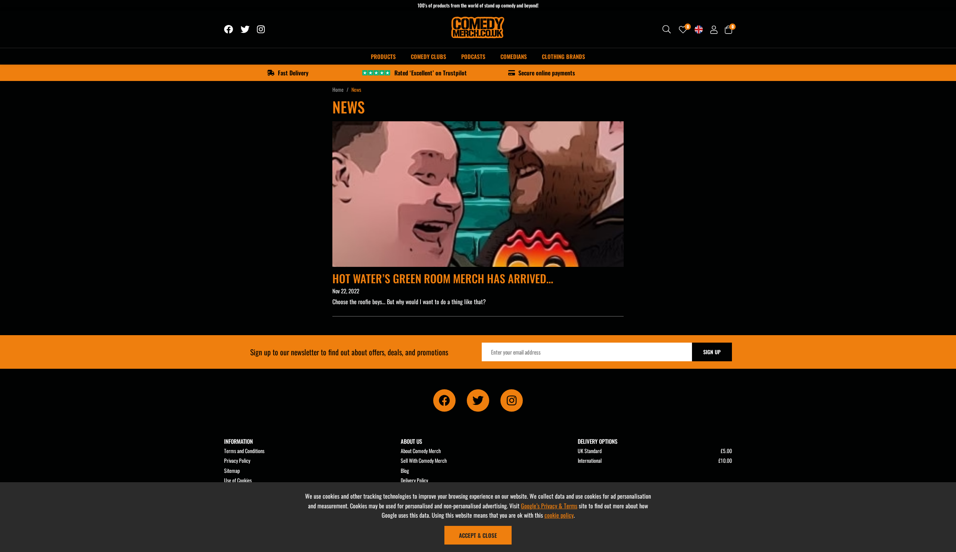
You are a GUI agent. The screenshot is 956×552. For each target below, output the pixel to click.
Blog (405, 470)
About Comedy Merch (421, 451)
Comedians (513, 56)
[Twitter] (244, 29)
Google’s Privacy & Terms (549, 505)
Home (338, 89)
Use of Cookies (238, 480)
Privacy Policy (237, 460)
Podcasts (473, 56)
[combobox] (666, 29)
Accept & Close (478, 535)
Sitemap (232, 470)
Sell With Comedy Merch (424, 460)
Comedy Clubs (428, 56)
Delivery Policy (414, 480)
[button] (728, 29)
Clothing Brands (563, 56)
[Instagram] (261, 29)
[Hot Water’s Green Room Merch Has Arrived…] (478, 194)
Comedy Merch (478, 29)
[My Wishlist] (683, 29)
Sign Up (712, 352)
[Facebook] (228, 29)
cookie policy (559, 515)
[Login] (713, 29)
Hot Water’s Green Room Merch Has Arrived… (442, 278)
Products (383, 56)
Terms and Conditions (244, 451)
